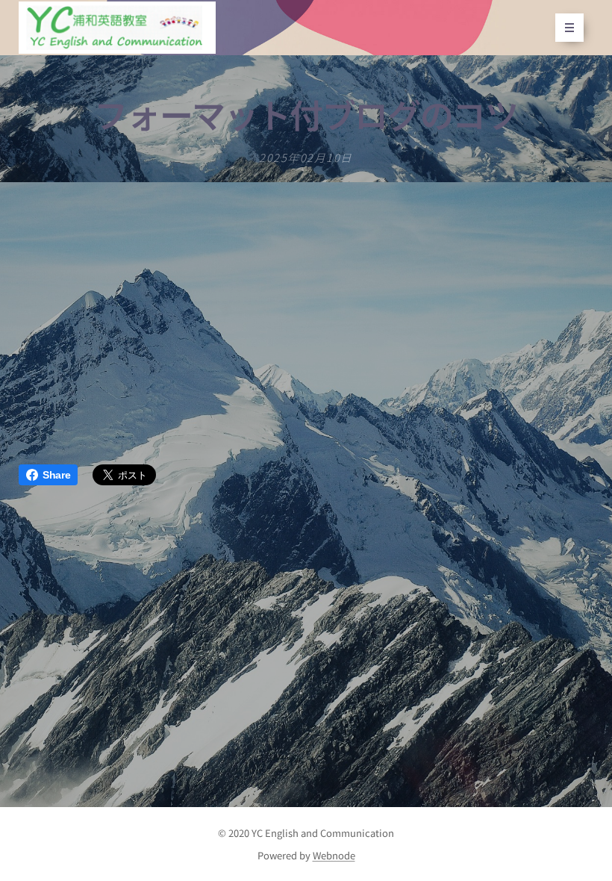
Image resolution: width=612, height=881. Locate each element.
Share (56, 475)
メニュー (569, 27)
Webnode (334, 855)
